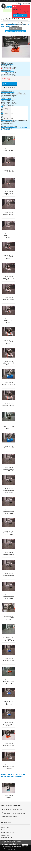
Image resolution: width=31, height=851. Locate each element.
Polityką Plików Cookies (9, 844)
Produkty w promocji (6, 838)
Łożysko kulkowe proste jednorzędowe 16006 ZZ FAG (8, 745)
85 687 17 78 (10, 813)
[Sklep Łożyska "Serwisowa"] (10, 8)
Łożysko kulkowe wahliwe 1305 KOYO (8, 149)
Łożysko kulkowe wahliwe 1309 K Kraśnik (8, 320)
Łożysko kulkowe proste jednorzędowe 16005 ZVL (8, 724)
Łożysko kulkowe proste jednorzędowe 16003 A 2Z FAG (8, 681)
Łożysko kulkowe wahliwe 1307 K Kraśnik (8, 235)
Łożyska (7, 18)
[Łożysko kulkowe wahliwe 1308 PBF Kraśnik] (8, 252)
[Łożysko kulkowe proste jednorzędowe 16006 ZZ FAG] (8, 741)
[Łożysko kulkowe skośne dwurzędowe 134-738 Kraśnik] (8, 528)
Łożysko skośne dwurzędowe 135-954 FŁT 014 (8, 617)
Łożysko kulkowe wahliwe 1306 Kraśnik (8, 171)
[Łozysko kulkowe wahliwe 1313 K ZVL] (8, 443)
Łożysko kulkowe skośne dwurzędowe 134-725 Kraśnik (8, 511)
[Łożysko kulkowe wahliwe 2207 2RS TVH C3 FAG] (16, 60)
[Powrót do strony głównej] (1, 18)
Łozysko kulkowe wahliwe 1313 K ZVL (8, 447)
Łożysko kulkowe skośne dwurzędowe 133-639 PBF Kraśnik (8, 469)
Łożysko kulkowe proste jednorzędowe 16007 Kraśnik (8, 766)
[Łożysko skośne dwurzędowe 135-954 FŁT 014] (8, 613)
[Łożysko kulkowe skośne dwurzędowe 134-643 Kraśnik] (8, 486)
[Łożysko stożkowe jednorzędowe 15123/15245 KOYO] (8, 635)
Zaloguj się (18, 3)
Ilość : (2, 70)
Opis (15, 100)
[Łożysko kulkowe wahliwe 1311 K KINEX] (8, 380)
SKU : (2, 62)
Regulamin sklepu (6, 830)
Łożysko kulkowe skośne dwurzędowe (8, 553)
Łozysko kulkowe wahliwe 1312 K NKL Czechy (8, 426)
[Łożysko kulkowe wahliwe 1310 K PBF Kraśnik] (8, 358)
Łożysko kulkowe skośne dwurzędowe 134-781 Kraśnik (8, 575)
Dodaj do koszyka (10, 84)
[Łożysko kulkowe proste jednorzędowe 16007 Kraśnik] (8, 762)
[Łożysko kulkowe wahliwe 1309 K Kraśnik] (8, 316)
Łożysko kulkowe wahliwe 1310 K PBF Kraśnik (8, 363)
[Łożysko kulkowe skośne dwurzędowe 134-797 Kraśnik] (8, 592)
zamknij (25, 845)
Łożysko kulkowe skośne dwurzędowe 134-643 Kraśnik (8, 490)
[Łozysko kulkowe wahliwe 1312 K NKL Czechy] (8, 422)
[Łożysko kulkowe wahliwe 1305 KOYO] (8, 146)
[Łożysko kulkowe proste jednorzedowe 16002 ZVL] (8, 656)
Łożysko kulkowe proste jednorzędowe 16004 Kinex (8, 702)
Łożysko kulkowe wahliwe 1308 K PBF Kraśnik (8, 278)
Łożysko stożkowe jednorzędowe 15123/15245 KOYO (8, 639)
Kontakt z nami (5, 827)
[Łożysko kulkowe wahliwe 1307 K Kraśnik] (8, 231)
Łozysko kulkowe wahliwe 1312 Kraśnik (8, 404)
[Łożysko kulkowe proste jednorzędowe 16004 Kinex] (8, 698)
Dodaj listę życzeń (11, 87)
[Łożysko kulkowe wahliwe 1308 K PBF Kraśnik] (8, 274)
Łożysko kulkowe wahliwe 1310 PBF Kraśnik (8, 341)
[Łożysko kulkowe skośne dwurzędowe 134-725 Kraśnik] (8, 507)
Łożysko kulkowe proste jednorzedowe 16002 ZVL (8, 660)
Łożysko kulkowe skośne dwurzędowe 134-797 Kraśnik (8, 596)
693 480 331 (21, 813)
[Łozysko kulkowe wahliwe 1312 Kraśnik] (8, 401)
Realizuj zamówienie (19, 16)
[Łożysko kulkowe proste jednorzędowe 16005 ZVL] (8, 720)
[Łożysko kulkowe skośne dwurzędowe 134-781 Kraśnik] (8, 571)
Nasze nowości (5, 835)
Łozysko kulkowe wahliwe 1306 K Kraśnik (8, 193)
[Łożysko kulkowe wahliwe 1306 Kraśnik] (8, 167)
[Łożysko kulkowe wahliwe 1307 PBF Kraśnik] (8, 210)
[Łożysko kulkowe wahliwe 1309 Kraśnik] (8, 295)
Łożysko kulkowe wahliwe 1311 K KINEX (8, 383)
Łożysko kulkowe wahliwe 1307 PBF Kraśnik (8, 214)
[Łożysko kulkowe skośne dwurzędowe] (8, 550)
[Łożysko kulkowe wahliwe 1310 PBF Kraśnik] (8, 337)
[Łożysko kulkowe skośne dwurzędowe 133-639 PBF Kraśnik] (8, 465)
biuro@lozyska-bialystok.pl (11, 816)
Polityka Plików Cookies (7, 832)
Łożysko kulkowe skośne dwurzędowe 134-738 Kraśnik (8, 532)
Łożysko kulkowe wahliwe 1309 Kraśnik (8, 298)
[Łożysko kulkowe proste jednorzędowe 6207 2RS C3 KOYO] (8, 794)
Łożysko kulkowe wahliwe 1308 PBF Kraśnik (8, 256)
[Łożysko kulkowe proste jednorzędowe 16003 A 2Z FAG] (8, 677)
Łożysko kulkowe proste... (8, 796)
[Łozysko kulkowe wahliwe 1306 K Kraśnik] (8, 189)
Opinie (16, 103)
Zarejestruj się (26, 3)
